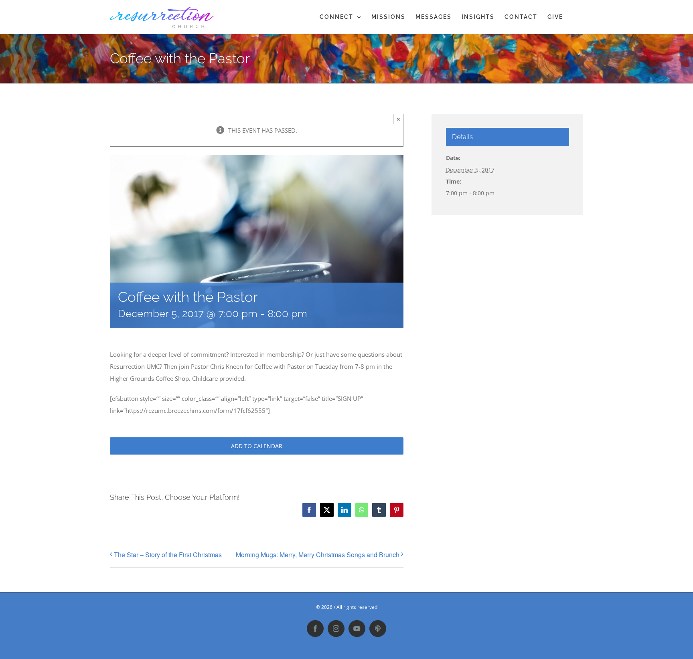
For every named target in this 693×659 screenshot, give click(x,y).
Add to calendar (256, 446)
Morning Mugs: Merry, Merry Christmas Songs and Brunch (317, 554)
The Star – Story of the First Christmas (168, 554)
